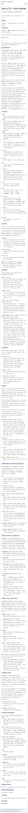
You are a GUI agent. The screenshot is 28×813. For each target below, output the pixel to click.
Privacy (17, 811)
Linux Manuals (10, 1)
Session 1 (2, 3)
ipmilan (4, 803)
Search (26, 3)
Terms (14, 811)
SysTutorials (3, 1)
